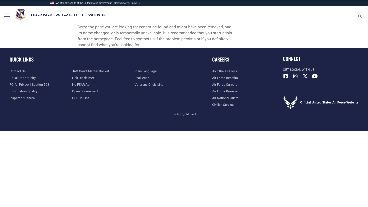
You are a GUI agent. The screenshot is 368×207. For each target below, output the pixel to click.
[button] (127, 3)
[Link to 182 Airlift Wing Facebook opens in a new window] (286, 76)
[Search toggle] (360, 15)
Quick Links (22, 59)
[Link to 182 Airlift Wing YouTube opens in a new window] (315, 76)
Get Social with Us (299, 69)
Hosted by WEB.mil (184, 114)
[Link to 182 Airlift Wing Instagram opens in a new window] (295, 76)
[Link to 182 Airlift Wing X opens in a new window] (305, 76)
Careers (220, 59)
